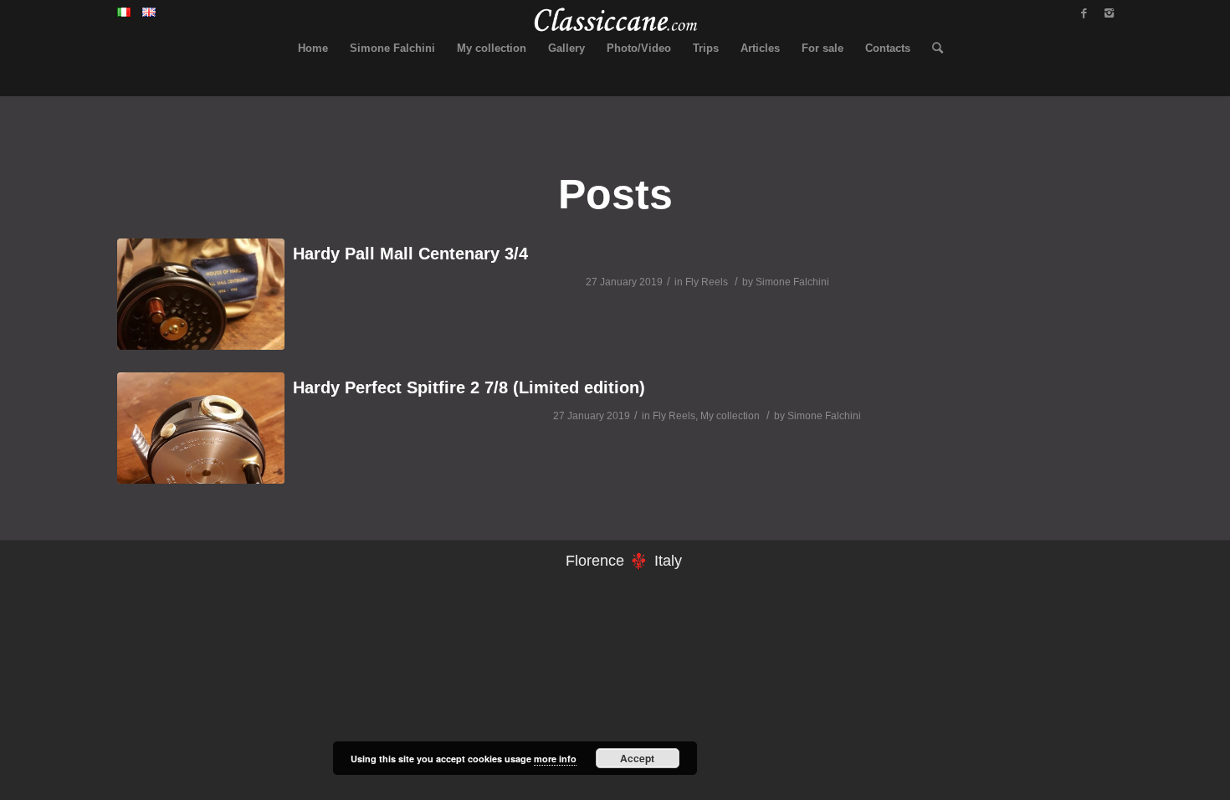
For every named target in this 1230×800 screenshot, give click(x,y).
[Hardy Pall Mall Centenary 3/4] (200, 294)
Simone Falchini (792, 282)
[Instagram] (1108, 13)
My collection (730, 416)
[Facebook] (1083, 13)
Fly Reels (706, 282)
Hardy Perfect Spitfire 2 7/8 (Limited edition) (469, 387)
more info (555, 758)
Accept (637, 758)
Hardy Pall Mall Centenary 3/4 (410, 253)
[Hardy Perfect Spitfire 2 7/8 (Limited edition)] (200, 428)
